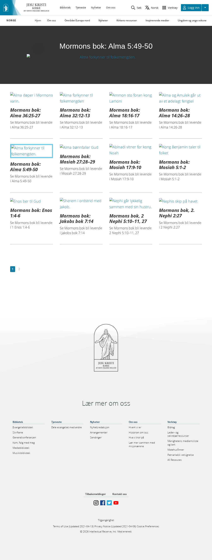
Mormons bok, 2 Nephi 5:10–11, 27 (128, 218)
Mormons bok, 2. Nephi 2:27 (177, 213)
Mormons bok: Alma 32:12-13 (75, 112)
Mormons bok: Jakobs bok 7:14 (76, 218)
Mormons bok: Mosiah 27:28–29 (77, 159)
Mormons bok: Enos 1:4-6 (31, 213)
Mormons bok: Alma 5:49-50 (25, 166)
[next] (25, 269)
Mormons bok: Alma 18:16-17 (124, 112)
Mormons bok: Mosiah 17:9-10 (125, 164)
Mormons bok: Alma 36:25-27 (25, 112)
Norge (11, 20)
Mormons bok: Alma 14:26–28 (174, 112)
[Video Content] (106, 57)
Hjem (38, 20)
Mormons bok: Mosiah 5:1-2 (174, 164)
